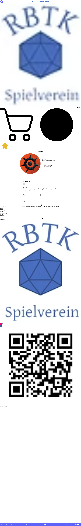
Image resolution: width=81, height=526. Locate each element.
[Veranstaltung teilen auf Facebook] (20, 201)
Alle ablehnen (71, 524)
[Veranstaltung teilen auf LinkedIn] (24, 201)
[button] (40, 124)
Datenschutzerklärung (44, 524)
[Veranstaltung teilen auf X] (22, 201)
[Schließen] (79, 524)
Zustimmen (76, 524)
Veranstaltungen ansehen (48, 166)
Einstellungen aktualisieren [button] (55, 206)
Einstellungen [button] (66, 524)
